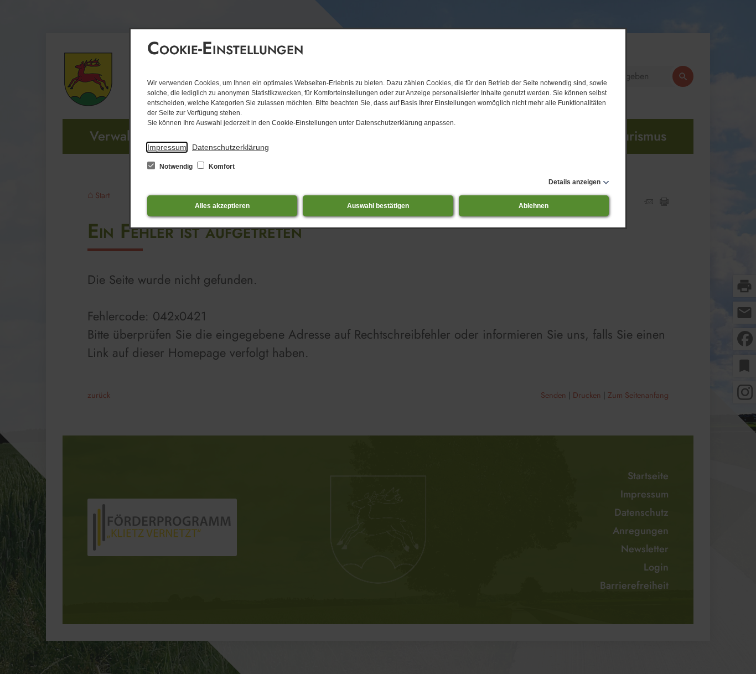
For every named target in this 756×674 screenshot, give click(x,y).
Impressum (167, 147)
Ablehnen (533, 206)
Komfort (221, 166)
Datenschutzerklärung (230, 147)
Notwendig (176, 166)
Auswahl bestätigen (378, 206)
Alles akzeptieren (222, 206)
